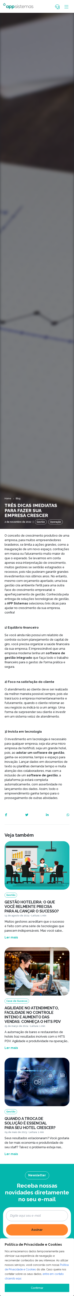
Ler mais (11, 937)
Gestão (41, 522)
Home (8, 498)
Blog (18, 498)
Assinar (37, 1230)
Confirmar (37, 1287)
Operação (55, 522)
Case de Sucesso (16, 1001)
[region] (37, 1267)
